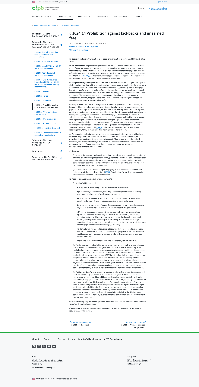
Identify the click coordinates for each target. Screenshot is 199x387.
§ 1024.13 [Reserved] (42, 100)
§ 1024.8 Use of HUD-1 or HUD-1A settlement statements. (47, 67)
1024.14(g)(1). (87, 75)
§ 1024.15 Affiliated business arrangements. (45, 113)
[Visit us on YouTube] (49, 346)
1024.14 (99, 127)
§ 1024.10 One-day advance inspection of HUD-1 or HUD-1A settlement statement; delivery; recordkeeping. (47, 83)
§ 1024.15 (135, 322)
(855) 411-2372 (162, 2)
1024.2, (108, 172)
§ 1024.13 (82, 322)
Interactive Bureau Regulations (45, 25)
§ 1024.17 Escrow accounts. (45, 123)
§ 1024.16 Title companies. (45, 119)
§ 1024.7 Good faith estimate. (46, 61)
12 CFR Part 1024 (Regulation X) (70, 25)
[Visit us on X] (39, 346)
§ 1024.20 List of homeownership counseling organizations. (47, 133)
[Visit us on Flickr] (54, 346)
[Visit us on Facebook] (34, 346)
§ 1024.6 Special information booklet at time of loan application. (46, 54)
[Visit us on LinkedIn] (44, 346)
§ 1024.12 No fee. (41, 96)
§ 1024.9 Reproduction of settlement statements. (44, 74)
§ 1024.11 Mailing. (41, 91)
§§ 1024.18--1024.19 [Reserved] (47, 128)
